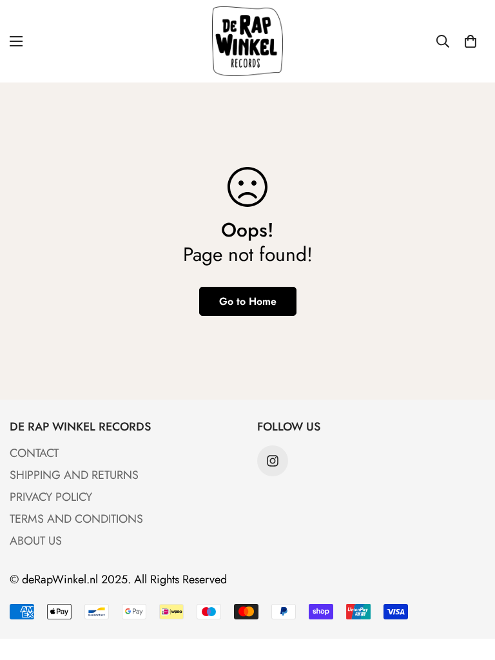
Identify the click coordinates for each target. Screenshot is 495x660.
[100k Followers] (272, 460)
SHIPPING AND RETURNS (74, 475)
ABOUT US (36, 540)
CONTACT (34, 453)
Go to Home (248, 301)
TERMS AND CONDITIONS (76, 518)
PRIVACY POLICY (51, 497)
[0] (470, 41)
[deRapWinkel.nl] (247, 41)
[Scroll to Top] (470, 590)
